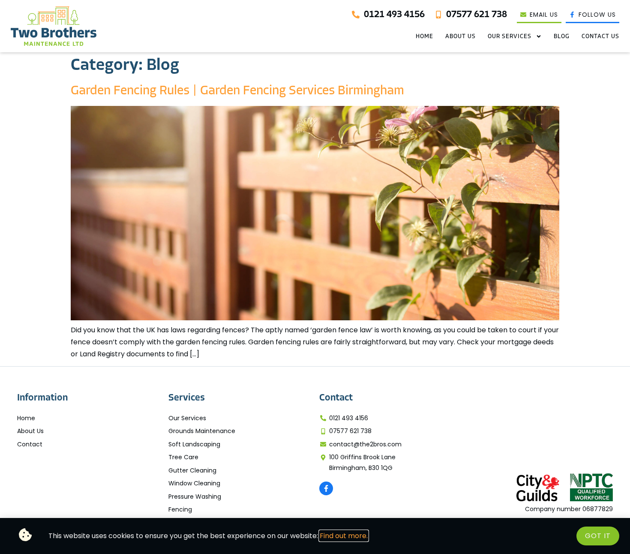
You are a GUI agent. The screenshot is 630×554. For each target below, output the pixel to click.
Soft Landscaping (194, 444)
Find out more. (344, 536)
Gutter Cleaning (192, 470)
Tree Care (183, 457)
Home (424, 36)
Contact (29, 444)
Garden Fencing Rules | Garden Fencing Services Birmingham (237, 91)
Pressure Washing (194, 496)
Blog (562, 36)
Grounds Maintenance (201, 431)
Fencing (180, 509)
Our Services (509, 36)
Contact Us (600, 36)
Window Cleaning (194, 483)
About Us (460, 36)
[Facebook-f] (326, 488)
